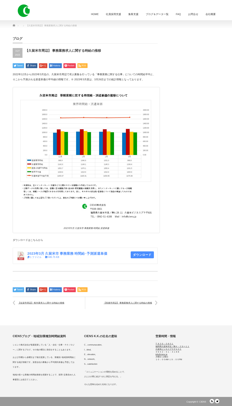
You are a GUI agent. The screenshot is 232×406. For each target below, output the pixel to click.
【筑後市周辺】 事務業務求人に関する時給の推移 (128, 303)
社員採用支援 (113, 14)
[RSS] (212, 401)
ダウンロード (142, 254)
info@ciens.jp (161, 354)
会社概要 (211, 14)
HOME (95, 14)
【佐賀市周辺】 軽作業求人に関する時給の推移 (41, 303)
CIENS (202, 402)
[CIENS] (24, 10)
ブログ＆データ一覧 (157, 14)
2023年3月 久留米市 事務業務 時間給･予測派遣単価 (67, 253)
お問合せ (193, 14)
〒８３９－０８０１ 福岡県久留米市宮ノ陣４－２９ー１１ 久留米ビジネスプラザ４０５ (172, 346)
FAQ (178, 14)
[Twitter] (217, 401)
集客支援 (133, 14)
